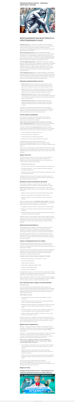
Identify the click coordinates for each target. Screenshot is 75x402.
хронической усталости (49, 56)
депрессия (49, 328)
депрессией (30, 361)
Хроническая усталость (33, 48)
